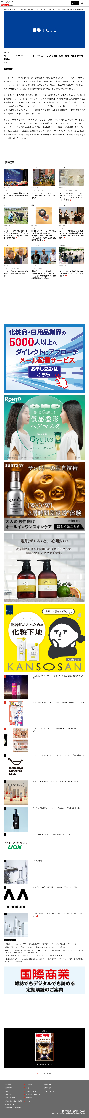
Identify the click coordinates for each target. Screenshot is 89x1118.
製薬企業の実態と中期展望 (13, 1101)
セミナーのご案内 (31, 1091)
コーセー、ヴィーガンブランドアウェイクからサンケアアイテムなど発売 (43, 195)
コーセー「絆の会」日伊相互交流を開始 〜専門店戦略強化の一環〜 (16, 273)
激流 (6, 1091)
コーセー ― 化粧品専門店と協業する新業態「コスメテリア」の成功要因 (71, 273)
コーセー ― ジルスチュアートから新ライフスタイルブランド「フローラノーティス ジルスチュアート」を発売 (71, 196)
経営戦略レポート (11, 1104)
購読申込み (47, 1084)
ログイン (75, 3)
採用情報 (29, 1097)
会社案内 (29, 1101)
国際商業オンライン (11, 1088)
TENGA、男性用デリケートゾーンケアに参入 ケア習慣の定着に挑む (56, 808)
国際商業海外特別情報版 (13, 1107)
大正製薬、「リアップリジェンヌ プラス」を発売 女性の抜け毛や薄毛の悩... (58, 677)
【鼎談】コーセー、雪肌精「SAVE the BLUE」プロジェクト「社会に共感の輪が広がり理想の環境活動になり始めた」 (43, 274)
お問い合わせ (48, 1088)
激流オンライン (10, 1094)
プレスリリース (9, 940)
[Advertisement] (44, 151)
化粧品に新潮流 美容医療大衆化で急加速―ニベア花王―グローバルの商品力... (58, 915)
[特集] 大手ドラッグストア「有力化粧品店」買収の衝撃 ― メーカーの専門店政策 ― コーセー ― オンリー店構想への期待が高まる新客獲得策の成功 (43, 235)
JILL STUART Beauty (72, 190)
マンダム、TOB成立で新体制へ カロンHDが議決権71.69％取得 (55, 887)
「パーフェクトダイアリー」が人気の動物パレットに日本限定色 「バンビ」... (58, 730)
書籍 (27, 1088)
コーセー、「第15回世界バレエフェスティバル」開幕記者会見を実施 (16, 195)
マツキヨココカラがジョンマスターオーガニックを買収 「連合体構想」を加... (58, 756)
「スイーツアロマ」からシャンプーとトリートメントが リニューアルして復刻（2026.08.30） (34, 956)
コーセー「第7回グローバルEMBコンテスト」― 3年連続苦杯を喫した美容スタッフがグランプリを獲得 (71, 234)
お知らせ (29, 1084)
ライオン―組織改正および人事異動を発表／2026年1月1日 (53, 834)
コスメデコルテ (14, 268)
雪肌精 (40, 268)
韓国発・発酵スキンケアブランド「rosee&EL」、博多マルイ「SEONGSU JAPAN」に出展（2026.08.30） (38, 947)
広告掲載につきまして (33, 1094)
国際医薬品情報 (10, 1097)
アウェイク (41, 190)
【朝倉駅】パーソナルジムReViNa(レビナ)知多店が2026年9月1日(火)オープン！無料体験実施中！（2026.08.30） (41, 944)
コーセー (6, 62)
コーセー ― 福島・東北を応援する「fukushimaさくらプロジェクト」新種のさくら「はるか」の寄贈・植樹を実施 (16, 234)
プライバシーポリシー (51, 1091)
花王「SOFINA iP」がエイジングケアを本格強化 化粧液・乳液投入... (57, 781)
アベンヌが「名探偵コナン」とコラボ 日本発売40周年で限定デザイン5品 (58, 702)
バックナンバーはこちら (45, 1064)
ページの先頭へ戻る (45, 1073)
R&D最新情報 (37, 861)
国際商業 (8, 1084)
